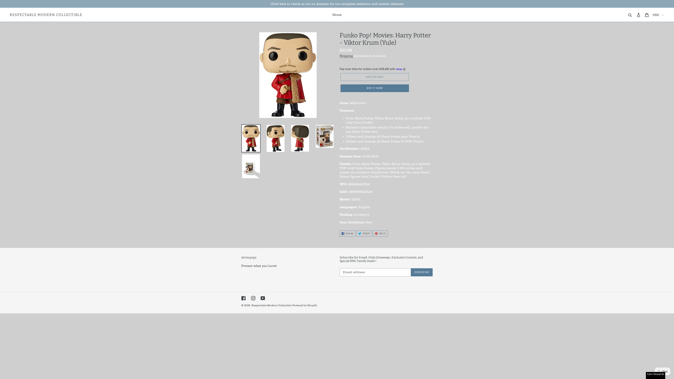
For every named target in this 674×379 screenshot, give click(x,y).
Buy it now (375, 88)
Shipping (346, 56)
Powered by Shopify (304, 305)
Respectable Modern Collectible (46, 15)
